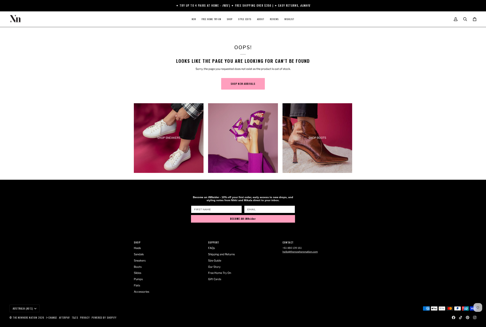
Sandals (139, 254)
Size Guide (214, 260)
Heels (137, 248)
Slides (137, 273)
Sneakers (140, 260)
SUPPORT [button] (213, 242)
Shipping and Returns (221, 254)
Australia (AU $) (23, 308)
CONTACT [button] (287, 242)
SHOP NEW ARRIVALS (243, 84)
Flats (137, 285)
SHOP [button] (137, 242)
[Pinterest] (467, 317)
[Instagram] (475, 317)
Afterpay (64, 317)
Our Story (214, 267)
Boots (138, 267)
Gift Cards (214, 279)
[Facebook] (453, 317)
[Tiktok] (460, 317)
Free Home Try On (219, 273)
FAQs (211, 248)
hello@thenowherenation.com (300, 251)
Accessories (141, 291)
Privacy (85, 317)
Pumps (138, 279)
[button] (229, 19)
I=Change (51, 317)
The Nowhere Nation (25, 317)
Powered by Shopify (104, 317)
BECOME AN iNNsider (243, 219)
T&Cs (75, 317)
